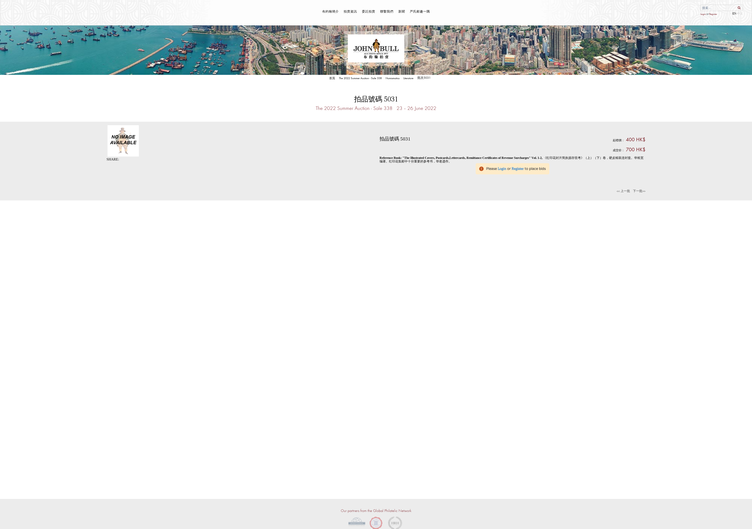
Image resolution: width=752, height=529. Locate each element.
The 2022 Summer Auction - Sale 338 (360, 78)
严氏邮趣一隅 (420, 11)
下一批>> (639, 191)
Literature (408, 78)
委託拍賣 (368, 11)
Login (703, 14)
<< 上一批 (623, 191)
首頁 (332, 78)
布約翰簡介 (330, 11)
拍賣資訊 (350, 11)
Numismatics (393, 78)
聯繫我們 (386, 11)
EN (734, 13)
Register (713, 14)
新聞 (401, 11)
